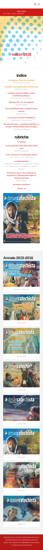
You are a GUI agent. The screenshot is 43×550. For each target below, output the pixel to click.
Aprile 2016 (21, 490)
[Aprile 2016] (21, 475)
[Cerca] (34, 4)
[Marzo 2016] (21, 441)
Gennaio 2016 (21, 390)
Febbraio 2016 (21, 423)
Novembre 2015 (21, 323)
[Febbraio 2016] (21, 408)
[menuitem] (34, 4)
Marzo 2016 (21, 11)
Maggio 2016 (21, 524)
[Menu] (39, 4)
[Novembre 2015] (21, 307)
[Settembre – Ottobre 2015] (21, 274)
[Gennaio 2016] (21, 374)
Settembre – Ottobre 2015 (21, 289)
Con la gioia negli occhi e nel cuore (25, 87)
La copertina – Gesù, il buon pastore (21, 80)
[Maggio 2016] (21, 509)
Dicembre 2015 (21, 356)
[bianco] (17, 4)
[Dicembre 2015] (21, 341)
